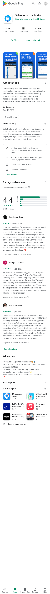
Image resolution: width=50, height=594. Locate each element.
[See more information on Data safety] (45, 124)
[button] (27, 31)
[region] (25, 30)
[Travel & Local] (11, 117)
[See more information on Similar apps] (45, 389)
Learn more (15, 150)
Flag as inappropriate (15, 424)
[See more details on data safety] (12, 174)
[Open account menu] (46, 4)
